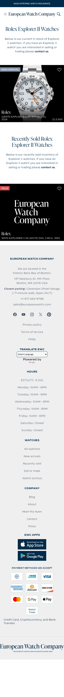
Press (32, 526)
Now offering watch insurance (32, 4)
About (32, 504)
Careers (32, 519)
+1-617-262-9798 (32, 298)
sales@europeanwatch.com (32, 304)
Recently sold (32, 463)
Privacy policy (32, 324)
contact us (41, 51)
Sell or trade (32, 470)
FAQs (32, 339)
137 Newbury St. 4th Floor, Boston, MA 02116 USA (32, 280)
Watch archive (32, 478)
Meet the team (32, 511)
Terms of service (32, 332)
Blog (32, 497)
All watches (32, 449)
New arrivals (32, 456)
